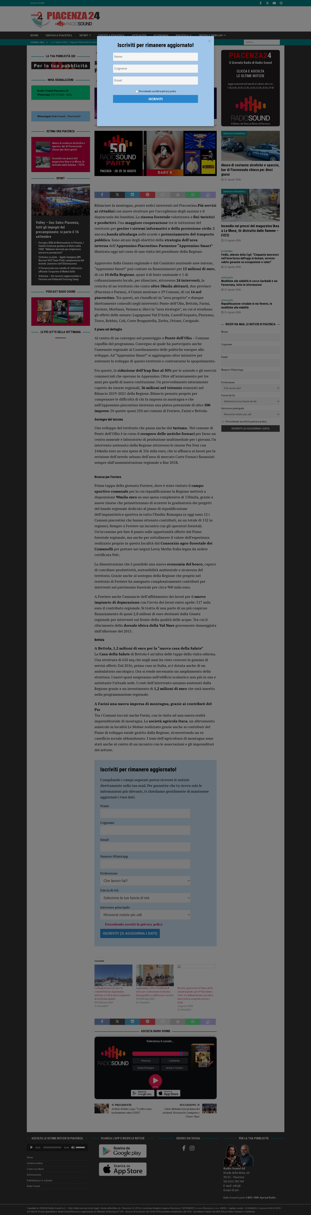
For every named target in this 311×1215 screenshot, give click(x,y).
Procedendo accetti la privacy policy (157, 91)
